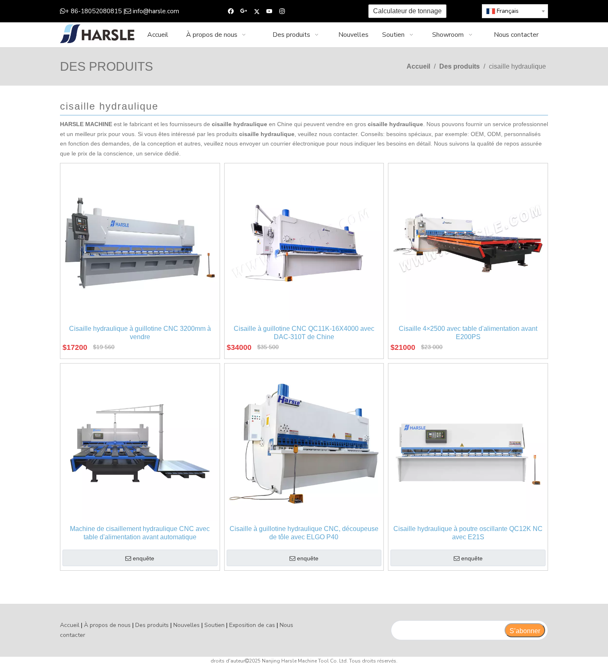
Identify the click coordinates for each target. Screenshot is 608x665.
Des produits (152, 625)
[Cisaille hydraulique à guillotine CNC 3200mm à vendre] (140, 242)
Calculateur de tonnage (407, 10)
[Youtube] (269, 11)
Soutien (214, 625)
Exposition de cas (252, 625)
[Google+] (244, 11)
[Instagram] (282, 11)
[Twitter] (256, 11)
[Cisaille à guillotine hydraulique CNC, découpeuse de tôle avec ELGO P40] (304, 442)
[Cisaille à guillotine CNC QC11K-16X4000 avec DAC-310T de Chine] (304, 242)
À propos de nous (107, 625)
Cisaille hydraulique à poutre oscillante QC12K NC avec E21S (468, 533)
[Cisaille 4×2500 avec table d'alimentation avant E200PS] (468, 242)
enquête (143, 558)
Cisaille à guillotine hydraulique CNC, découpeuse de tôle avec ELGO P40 (304, 533)
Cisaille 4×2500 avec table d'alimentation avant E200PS (468, 332)
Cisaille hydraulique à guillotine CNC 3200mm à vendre (140, 332)
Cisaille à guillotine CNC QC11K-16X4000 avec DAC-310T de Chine (304, 332)
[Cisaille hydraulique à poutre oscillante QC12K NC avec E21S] (468, 442)
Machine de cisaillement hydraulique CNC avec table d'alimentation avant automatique (140, 533)
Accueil (69, 625)
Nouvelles (186, 625)
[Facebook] (231, 11)
